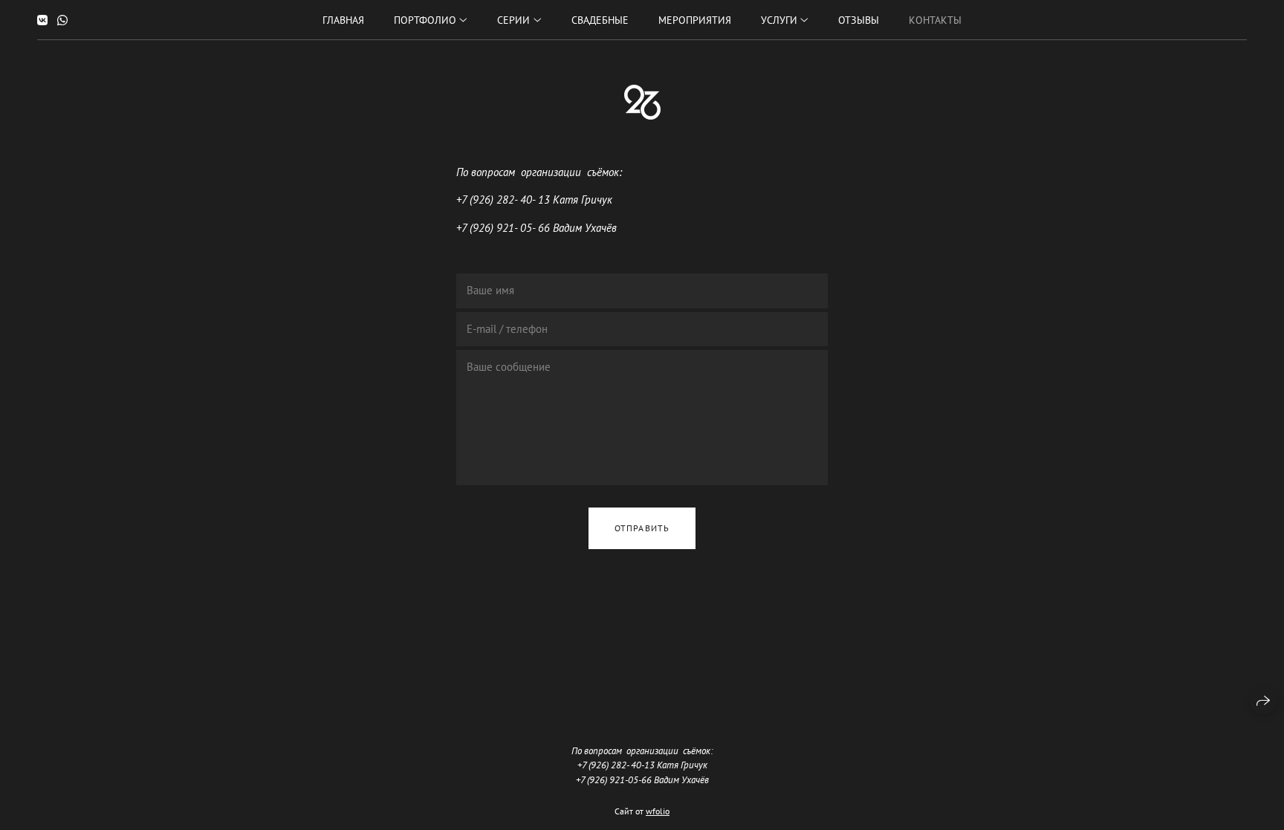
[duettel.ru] (642, 102)
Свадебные (600, 20)
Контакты (935, 20)
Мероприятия (694, 20)
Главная (343, 20)
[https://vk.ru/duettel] (42, 20)
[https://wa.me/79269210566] (62, 20)
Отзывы (858, 20)
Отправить (642, 528)
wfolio (657, 811)
